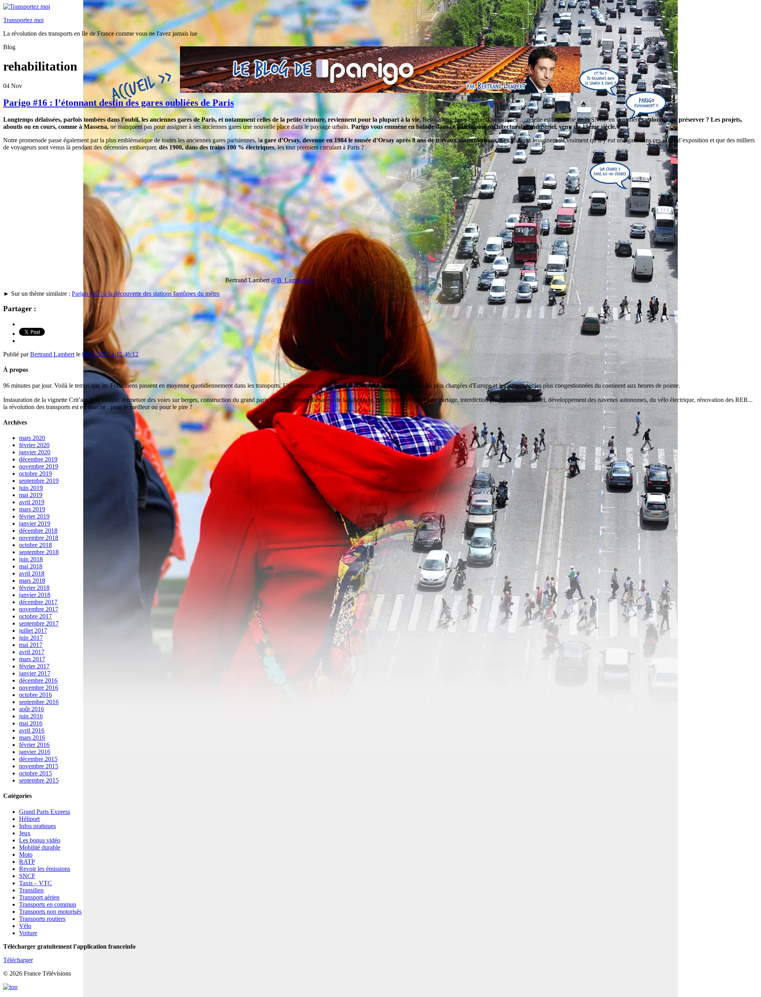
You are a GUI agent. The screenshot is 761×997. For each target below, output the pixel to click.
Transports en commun (47, 904)
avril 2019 (31, 502)
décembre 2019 (38, 459)
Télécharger (18, 960)
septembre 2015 (39, 780)
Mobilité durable (39, 847)
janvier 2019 (34, 523)
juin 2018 (31, 559)
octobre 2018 (35, 545)
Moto (26, 854)
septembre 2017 (39, 623)
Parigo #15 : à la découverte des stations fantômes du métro (146, 293)
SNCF (27, 876)
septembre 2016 (39, 701)
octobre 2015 (35, 773)
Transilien (31, 890)
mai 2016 (30, 723)
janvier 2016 (34, 751)
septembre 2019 (39, 480)
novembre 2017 (38, 609)
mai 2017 (30, 644)
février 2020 (34, 445)
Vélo (25, 925)
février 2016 (34, 744)
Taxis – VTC (35, 883)
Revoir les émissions (44, 868)
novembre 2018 (38, 537)
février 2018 (34, 587)
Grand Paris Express (44, 811)
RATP (27, 861)
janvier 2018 (34, 594)
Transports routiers (42, 918)
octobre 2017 (35, 616)
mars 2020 (32, 437)
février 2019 (34, 516)
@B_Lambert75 (291, 280)
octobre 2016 (35, 694)
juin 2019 (31, 487)
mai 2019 (30, 495)
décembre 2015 (38, 759)
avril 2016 (31, 730)
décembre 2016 (38, 680)
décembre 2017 (38, 602)
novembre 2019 (38, 466)
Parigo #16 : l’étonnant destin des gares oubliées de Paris (118, 103)
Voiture (28, 933)
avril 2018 (31, 573)
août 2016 (31, 709)
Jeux (25, 833)
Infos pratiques (37, 826)
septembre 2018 (39, 552)
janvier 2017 (34, 673)
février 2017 (34, 666)
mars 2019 (32, 509)
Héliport (29, 818)
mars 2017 (32, 659)
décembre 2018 (38, 530)
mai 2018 (30, 566)
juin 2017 (31, 637)
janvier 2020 (34, 452)
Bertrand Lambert (52, 354)
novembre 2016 (38, 687)
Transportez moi (23, 20)
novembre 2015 (38, 766)
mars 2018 (32, 580)
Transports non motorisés (50, 911)
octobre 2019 (35, 473)
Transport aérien (39, 897)
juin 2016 (31, 716)
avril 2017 (31, 652)
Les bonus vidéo (39, 840)
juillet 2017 (33, 630)
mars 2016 (32, 737)
